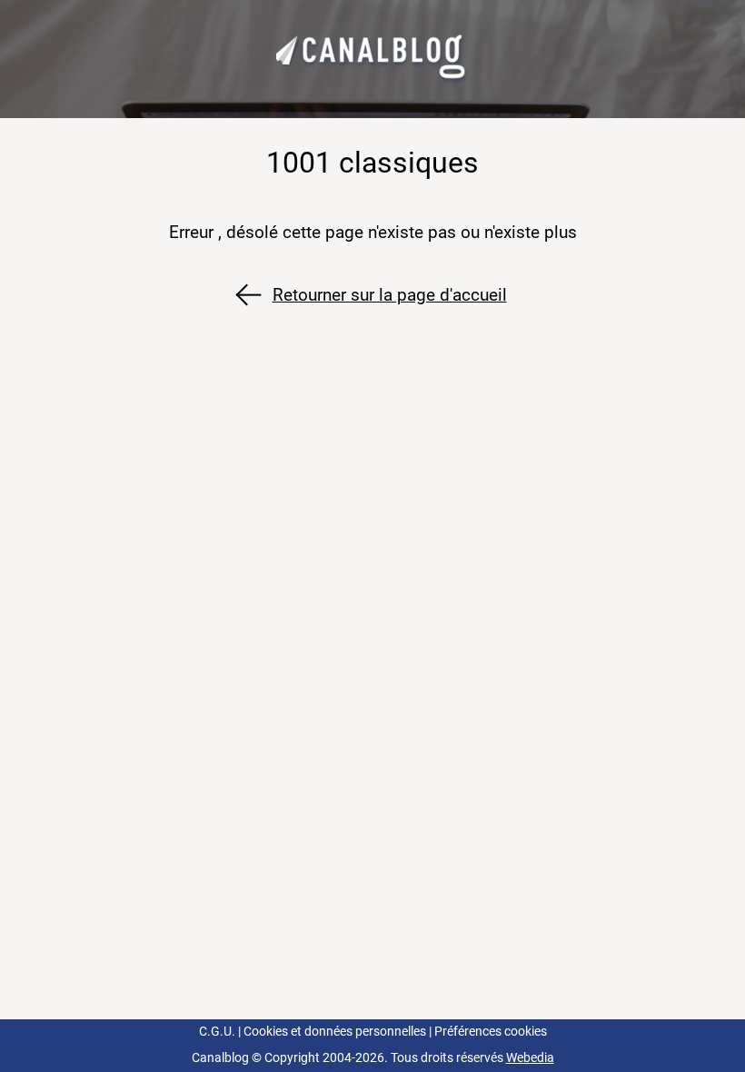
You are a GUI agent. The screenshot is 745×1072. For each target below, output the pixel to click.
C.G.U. (217, 1031)
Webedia (530, 1058)
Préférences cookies (490, 1031)
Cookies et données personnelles (334, 1031)
